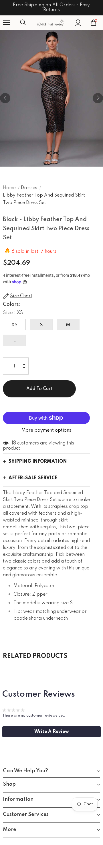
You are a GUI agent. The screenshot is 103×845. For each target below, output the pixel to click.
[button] (51, 731)
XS (14, 325)
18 (13, 443)
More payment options (46, 430)
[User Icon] (78, 23)
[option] (51, 98)
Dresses (29, 188)
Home (9, 188)
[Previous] (5, 98)
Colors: (12, 304)
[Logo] (50, 23)
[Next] (98, 98)
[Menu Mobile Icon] (6, 22)
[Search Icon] (28, 22)
